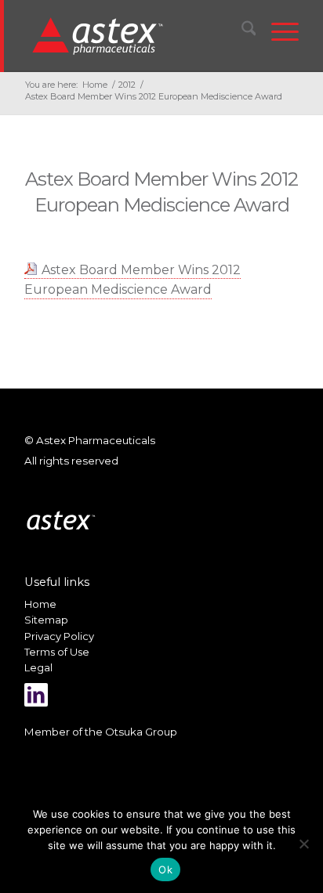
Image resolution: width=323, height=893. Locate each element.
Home (40, 604)
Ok (165, 869)
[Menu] (277, 31)
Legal (38, 667)
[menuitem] (241, 31)
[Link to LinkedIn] (36, 695)
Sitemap (46, 619)
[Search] (241, 31)
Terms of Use (56, 651)
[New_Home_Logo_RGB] (136, 35)
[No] (303, 843)
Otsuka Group (141, 731)
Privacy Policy (59, 636)
